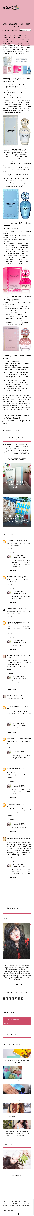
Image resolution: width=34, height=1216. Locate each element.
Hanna (9, 804)
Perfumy (9, 430)
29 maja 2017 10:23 (19, 609)
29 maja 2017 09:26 (24, 577)
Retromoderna (12, 577)
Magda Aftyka (12, 738)
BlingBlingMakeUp (13, 656)
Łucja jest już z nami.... (17, 1081)
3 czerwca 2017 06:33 (19, 556)
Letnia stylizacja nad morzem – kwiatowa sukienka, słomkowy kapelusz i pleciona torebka (17, 1133)
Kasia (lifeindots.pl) (14, 838)
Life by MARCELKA (18, 556)
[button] (24, 4)
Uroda (17, 430)
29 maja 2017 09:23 (21, 541)
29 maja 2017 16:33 (24, 738)
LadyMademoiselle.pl (14, 707)
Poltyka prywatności (11, 1019)
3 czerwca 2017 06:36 (19, 786)
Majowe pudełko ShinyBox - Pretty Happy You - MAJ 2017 (16, 445)
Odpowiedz (11, 548)
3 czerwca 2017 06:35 (19, 677)
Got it (21, 1213)
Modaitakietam (12, 768)
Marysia (10, 609)
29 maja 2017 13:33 (21, 695)
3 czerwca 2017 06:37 (19, 865)
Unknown (10, 541)
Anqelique (11, 695)
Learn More (13, 1213)
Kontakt (7, 1023)
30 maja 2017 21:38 (19, 804)
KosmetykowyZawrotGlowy (17, 622)
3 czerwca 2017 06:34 (19, 592)
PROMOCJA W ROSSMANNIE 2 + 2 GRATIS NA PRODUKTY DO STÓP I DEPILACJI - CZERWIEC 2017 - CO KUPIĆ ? (16, 451)
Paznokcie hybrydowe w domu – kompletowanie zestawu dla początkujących (17, 1098)
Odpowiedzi (13, 552)
